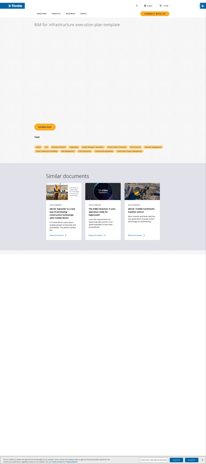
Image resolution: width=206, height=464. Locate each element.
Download (45, 127)
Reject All (176, 460)
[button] (147, 5)
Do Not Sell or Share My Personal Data (153, 460)
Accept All (191, 460)
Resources (70, 13)
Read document (57, 235)
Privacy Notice (71, 462)
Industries (42, 13)
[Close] (202, 460)
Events (83, 13)
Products (56, 13)
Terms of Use (57, 462)
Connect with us (154, 13)
